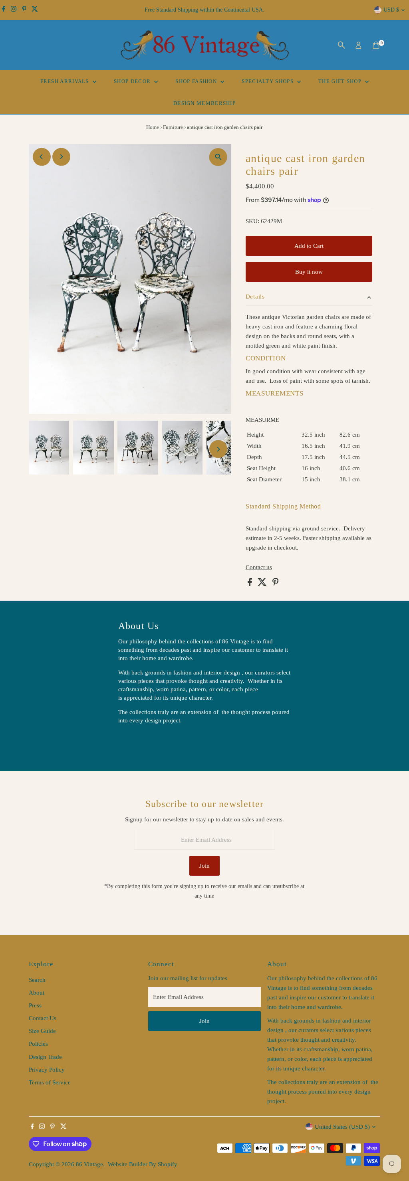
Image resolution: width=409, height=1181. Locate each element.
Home (152, 127)
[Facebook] (3, 10)
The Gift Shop (340, 81)
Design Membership (204, 103)
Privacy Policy (47, 1069)
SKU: (252, 221)
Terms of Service (50, 1082)
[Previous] (42, 157)
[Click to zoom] (218, 157)
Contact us (259, 567)
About (36, 992)
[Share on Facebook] (251, 584)
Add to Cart (309, 246)
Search (37, 980)
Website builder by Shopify (142, 1164)
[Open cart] (376, 45)
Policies (38, 1044)
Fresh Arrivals (65, 81)
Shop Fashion (196, 81)
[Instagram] (13, 10)
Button (135, 741)
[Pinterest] (24, 10)
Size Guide (42, 1031)
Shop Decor (133, 81)
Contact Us (42, 1018)
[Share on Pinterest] (275, 584)
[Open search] (341, 45)
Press (35, 1005)
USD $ (391, 10)
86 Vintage (89, 1164)
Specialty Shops (268, 81)
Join (204, 866)
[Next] (61, 157)
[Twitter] (35, 10)
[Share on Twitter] (263, 584)
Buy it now (309, 272)
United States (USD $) (342, 1127)
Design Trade (45, 1057)
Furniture (173, 127)
